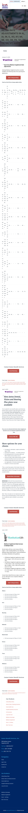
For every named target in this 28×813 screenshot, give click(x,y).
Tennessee (17, 384)
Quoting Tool (4, 764)
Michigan (21, 383)
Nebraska (24, 383)
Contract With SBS (13, 436)
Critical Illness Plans (10, 701)
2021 (6, 692)
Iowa (7, 383)
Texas (20, 384)
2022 (6, 382)
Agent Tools (3, 762)
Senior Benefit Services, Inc (5, 6)
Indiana (5, 383)
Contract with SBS (22, 382)
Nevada (9, 525)
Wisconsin (9, 526)
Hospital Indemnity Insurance (12, 709)
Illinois (3, 383)
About (2, 759)
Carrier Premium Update (16, 382)
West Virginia (6, 526)
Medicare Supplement (17, 383)
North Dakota (12, 525)
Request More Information (13, 476)
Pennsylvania (9, 384)
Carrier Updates (11, 380)
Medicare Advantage (10, 717)
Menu (25, 5)
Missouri (3, 525)
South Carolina (13, 384)
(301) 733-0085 (6, 748)
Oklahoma (5, 384)
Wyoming (3, 385)
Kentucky (12, 383)
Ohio (2, 384)
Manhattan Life (17, 692)
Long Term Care (9, 714)
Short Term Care (9, 725)
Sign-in (23, 1)
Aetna (8, 382)
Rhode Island (10, 693)
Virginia (25, 384)
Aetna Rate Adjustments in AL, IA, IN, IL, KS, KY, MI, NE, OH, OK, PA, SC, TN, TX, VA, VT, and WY (13, 37)
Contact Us (3, 767)
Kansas (9, 383)
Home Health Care (9, 707)
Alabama (11, 382)
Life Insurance (9, 712)
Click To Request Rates (13, 77)
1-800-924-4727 (15, 1)
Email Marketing (13, 371)
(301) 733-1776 (6, 751)
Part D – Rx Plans (9, 722)
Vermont (22, 384)
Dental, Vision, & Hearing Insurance (13, 704)
